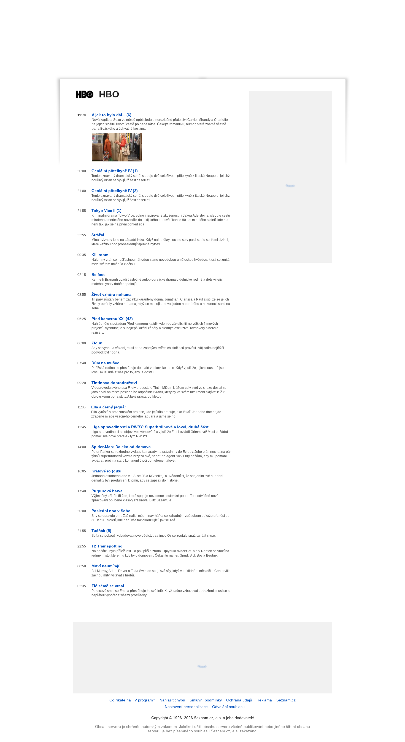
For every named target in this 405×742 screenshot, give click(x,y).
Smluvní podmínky (206, 700)
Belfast (98, 274)
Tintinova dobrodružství (114, 383)
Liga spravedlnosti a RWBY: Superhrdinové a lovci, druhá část (150, 427)
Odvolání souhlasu (228, 706)
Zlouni (97, 343)
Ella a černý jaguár (108, 407)
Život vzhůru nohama (111, 294)
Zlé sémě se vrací (107, 586)
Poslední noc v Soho (111, 511)
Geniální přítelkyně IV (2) (114, 190)
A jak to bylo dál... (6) (111, 115)
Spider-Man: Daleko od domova (121, 447)
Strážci (97, 235)
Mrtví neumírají (105, 566)
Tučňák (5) (101, 530)
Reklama (264, 700)
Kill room (99, 254)
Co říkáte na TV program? (132, 700)
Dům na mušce (105, 363)
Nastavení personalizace (186, 706)
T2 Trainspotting (107, 546)
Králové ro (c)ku (106, 471)
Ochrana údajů (239, 700)
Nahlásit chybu (172, 700)
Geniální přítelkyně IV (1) (114, 171)
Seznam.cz (286, 700)
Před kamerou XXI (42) (112, 319)
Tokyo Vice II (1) (106, 210)
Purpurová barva (107, 491)
